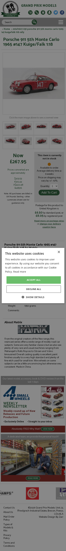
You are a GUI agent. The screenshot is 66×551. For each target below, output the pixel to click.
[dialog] (33, 275)
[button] (33, 297)
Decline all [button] (33, 289)
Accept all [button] (33, 279)
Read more (19, 271)
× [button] (58, 252)
